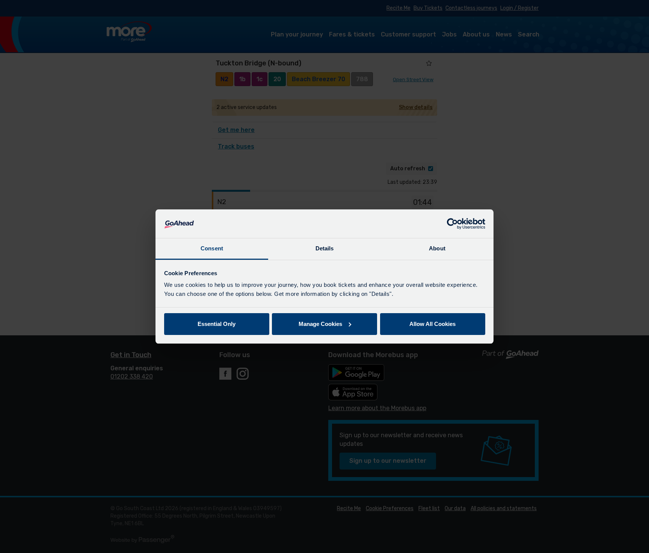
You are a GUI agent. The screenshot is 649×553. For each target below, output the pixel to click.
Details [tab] (324, 248)
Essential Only (216, 324)
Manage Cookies (320, 324)
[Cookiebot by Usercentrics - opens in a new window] (452, 223)
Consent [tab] (212, 248)
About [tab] (437, 248)
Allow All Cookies (432, 324)
